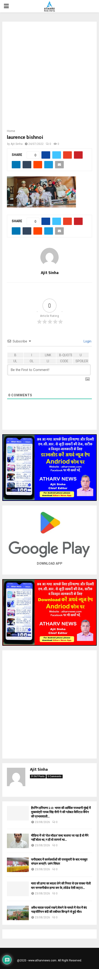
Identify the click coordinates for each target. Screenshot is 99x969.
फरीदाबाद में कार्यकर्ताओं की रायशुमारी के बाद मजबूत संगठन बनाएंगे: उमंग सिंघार (59, 861)
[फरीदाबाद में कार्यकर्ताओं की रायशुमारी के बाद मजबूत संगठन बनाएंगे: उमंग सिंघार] (18, 865)
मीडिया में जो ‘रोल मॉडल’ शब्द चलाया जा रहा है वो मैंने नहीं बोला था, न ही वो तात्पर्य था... (59, 837)
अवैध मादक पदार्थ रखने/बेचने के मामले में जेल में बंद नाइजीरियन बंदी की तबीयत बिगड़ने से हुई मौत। (59, 909)
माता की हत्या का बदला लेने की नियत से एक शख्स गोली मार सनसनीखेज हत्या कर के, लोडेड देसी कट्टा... (61, 885)
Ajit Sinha (17, 144)
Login (87, 341)
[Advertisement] (49, 76)
